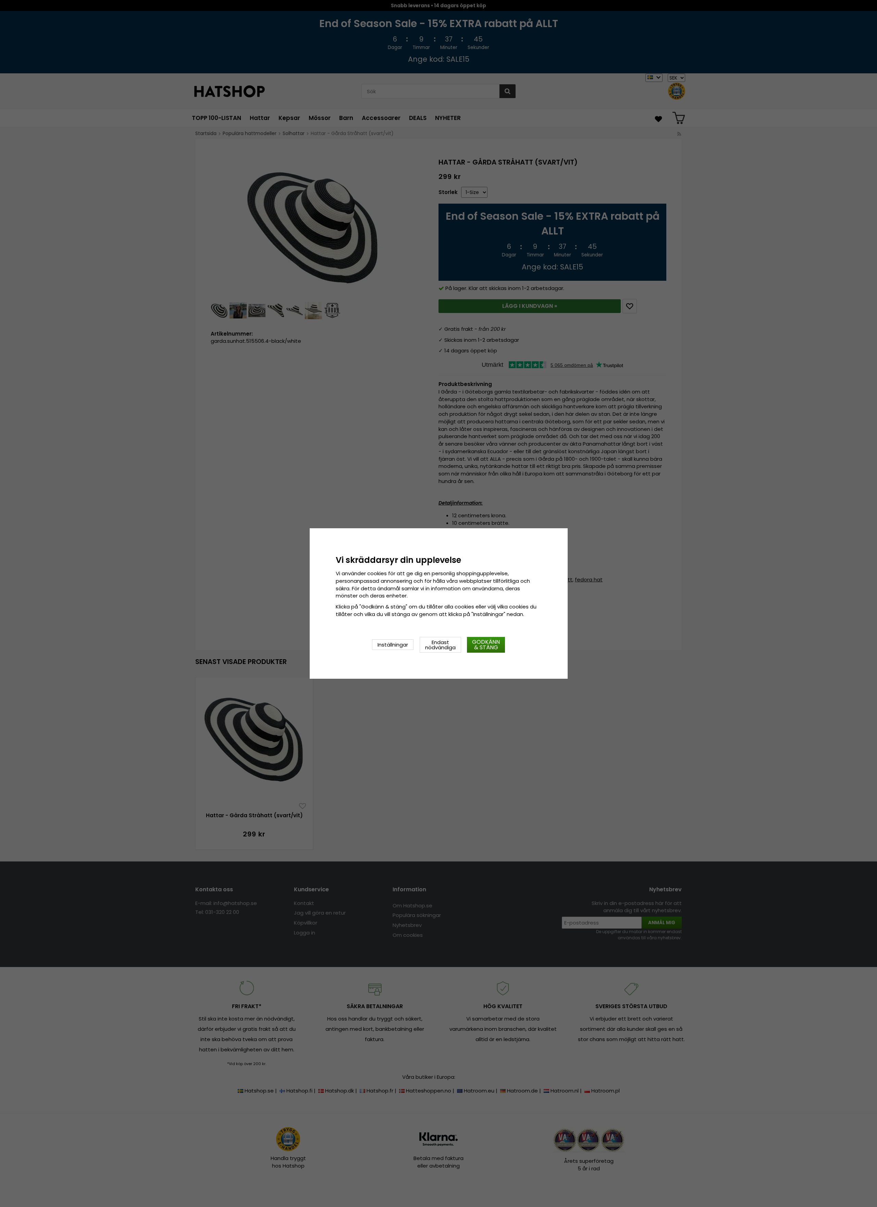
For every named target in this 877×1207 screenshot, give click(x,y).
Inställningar (393, 644)
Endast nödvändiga (440, 645)
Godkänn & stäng (486, 644)
